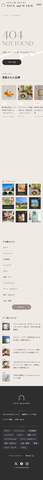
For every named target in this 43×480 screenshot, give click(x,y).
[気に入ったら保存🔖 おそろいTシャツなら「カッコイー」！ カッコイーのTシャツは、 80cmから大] (35, 203)
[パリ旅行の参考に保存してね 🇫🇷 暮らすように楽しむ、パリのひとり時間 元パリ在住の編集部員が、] (21, 203)
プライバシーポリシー (15, 456)
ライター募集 (7, 419)
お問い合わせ (19, 419)
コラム (23, 447)
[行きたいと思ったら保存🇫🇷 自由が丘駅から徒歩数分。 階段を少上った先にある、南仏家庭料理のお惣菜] (35, 190)
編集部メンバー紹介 (29, 414)
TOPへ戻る (12, 62)
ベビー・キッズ (10, 447)
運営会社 (28, 456)
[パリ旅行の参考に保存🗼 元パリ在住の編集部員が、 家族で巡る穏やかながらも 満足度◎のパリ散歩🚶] (8, 190)
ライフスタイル (8, 283)
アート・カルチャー (10, 289)
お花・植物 (7, 301)
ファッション (8, 253)
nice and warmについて (11, 414)
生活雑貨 (6, 259)
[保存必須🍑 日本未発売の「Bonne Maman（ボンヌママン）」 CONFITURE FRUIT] (21, 190)
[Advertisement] (21, 149)
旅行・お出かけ (8, 295)
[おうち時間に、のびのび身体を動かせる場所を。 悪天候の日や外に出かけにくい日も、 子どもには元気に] (21, 217)
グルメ (5, 271)
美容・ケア (7, 277)
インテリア (7, 265)
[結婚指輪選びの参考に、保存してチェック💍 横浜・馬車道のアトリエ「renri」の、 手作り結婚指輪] (8, 217)
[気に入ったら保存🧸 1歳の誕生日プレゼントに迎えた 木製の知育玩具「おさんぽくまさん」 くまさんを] (8, 203)
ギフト (5, 247)
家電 (35, 443)
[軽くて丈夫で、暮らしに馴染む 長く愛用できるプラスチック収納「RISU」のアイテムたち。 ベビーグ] (35, 217)
